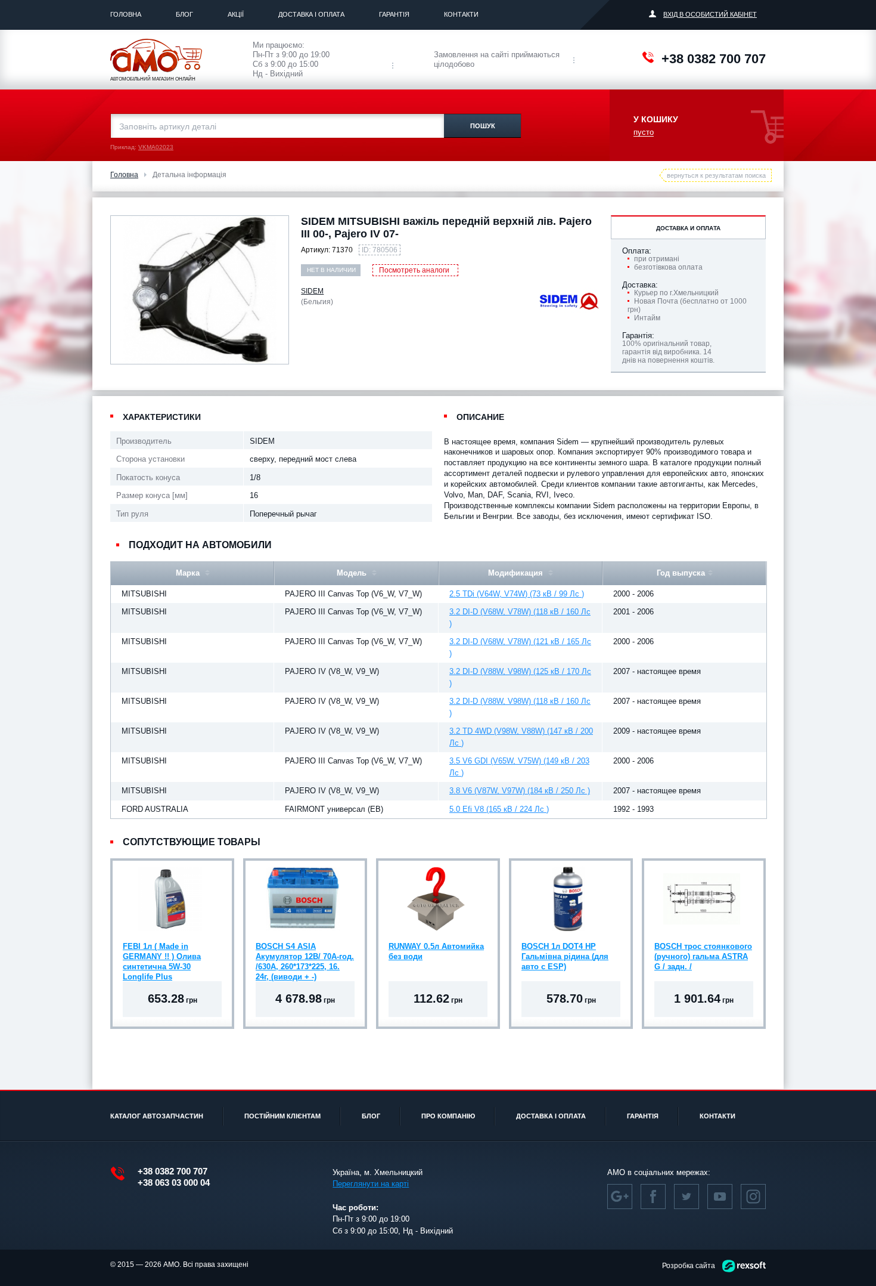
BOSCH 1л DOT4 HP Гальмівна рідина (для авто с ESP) (564, 956)
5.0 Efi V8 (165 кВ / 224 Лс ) (499, 809)
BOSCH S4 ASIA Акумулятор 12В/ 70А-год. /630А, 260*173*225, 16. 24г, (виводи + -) (305, 958)
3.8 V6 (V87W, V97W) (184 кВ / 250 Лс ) (519, 790)
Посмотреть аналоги (414, 270)
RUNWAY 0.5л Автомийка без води (436, 951)
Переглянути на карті (371, 1183)
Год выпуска (681, 572)
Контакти (461, 14)
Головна (125, 14)
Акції (236, 14)
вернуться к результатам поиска (716, 175)
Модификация (516, 572)
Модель (353, 572)
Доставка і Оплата (311, 14)
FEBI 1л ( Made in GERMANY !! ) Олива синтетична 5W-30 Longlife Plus (162, 958)
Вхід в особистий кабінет (710, 14)
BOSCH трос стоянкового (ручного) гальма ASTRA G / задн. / (703, 956)
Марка (189, 572)
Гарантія (394, 14)
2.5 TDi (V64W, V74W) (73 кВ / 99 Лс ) (516, 593)
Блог (184, 14)
